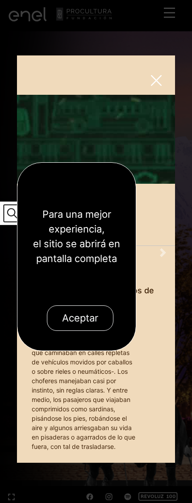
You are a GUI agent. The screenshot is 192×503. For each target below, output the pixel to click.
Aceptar (80, 318)
